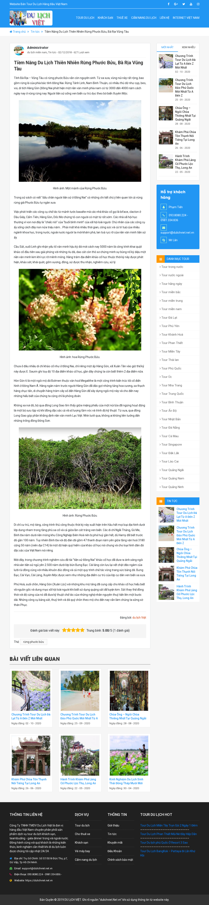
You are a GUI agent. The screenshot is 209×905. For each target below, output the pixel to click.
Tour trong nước (172, 267)
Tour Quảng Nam (172, 478)
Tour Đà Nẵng (170, 427)
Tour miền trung (172, 301)
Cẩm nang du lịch (143, 17)
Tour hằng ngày (171, 284)
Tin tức (35, 31)
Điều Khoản (115, 851)
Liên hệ (164, 17)
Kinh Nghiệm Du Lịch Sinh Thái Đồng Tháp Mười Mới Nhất (126, 783)
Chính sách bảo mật (120, 859)
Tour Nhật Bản (171, 419)
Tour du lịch (85, 17)
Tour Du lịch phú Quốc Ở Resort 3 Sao (164, 842)
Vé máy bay (82, 851)
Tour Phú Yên (170, 326)
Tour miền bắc (171, 292)
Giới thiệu (113, 825)
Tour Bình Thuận (172, 402)
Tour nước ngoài (172, 275)
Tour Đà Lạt (169, 317)
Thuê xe (122, 17)
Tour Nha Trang (171, 385)
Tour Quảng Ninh (172, 487)
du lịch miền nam (37, 52)
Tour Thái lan (170, 360)
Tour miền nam (171, 309)
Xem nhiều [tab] (188, 47)
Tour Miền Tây (170, 351)
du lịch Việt (139, 617)
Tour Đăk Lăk (170, 453)
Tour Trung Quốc (172, 394)
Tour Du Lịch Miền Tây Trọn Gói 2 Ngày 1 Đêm (169, 825)
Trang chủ (19, 31)
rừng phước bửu (33, 641)
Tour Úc (166, 377)
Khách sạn (105, 17)
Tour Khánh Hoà (172, 334)
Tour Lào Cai (170, 461)
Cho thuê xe (82, 834)
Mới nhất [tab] (167, 47)
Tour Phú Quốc (171, 368)
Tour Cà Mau (170, 436)
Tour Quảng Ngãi (172, 470)
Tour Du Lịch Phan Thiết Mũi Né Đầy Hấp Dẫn (168, 834)
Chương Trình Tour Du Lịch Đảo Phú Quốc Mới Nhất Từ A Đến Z (79, 718)
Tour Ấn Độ (169, 411)
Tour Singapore (171, 444)
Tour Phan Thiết (172, 343)
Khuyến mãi (115, 842)
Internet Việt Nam (186, 17)
